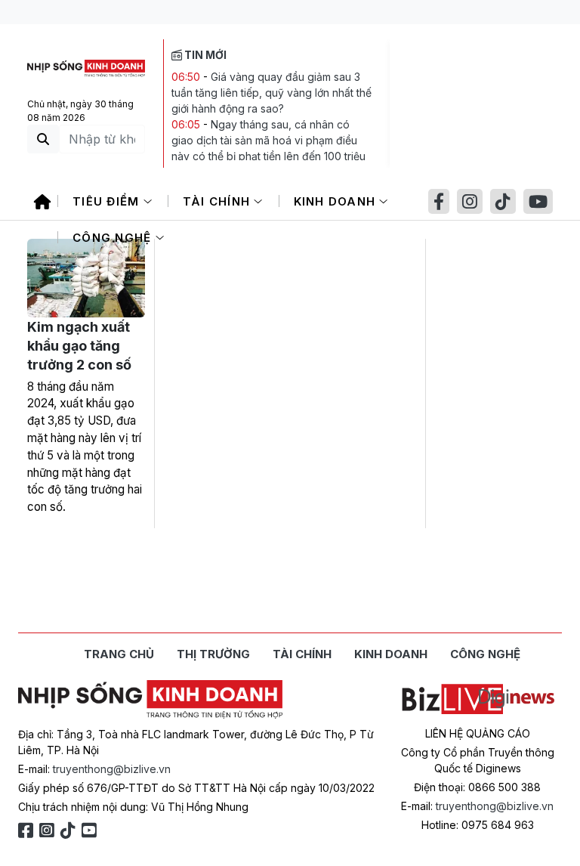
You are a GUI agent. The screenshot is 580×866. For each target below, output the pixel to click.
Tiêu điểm (107, 201)
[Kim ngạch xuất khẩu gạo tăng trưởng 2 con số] (86, 278)
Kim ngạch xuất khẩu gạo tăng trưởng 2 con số (79, 346)
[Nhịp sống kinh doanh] (150, 699)
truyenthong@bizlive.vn (112, 768)
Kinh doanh (337, 201)
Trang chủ (119, 654)
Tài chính (219, 201)
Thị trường (213, 654)
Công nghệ (114, 237)
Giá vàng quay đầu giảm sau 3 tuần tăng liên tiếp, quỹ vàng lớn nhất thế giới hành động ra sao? (271, 92)
